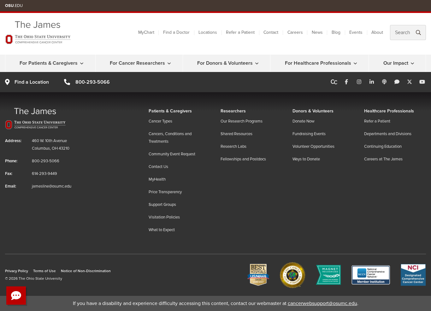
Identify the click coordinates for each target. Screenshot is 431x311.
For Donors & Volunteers (225, 63)
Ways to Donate (306, 159)
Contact (270, 32)
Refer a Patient (240, 32)
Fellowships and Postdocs (243, 159)
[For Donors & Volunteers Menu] (257, 63)
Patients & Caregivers (170, 111)
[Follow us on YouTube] (422, 82)
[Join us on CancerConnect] (334, 82)
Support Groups (162, 204)
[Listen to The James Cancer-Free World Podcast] (384, 82)
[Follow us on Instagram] (359, 82)
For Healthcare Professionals (318, 63)
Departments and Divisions (387, 133)
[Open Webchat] (16, 295)
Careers (295, 32)
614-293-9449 (44, 173)
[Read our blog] (396, 82)
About (377, 32)
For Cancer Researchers (137, 63)
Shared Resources (236, 133)
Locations (207, 32)
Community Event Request (172, 154)
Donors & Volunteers (313, 111)
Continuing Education (383, 146)
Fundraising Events (309, 133)
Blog (336, 32)
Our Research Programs (242, 121)
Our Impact (395, 63)
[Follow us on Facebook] (346, 82)
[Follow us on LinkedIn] (371, 82)
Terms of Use (44, 271)
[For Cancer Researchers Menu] (169, 63)
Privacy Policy (16, 271)
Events (356, 32)
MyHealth (157, 179)
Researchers (233, 111)
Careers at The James (383, 159)
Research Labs (233, 146)
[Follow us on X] (409, 82)
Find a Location (32, 82)
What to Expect (162, 229)
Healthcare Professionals (389, 111)
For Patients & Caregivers (49, 63)
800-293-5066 (92, 82)
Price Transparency (165, 191)
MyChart (146, 32)
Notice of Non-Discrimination (86, 271)
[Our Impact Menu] (412, 63)
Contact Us (158, 166)
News (317, 32)
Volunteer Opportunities (313, 146)
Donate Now (303, 121)
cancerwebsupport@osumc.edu (322, 303)
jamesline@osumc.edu (51, 186)
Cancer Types (160, 121)
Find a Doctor (176, 32)
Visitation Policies (164, 217)
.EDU (14, 5)
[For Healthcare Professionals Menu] (355, 63)
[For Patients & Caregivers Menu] (82, 63)
